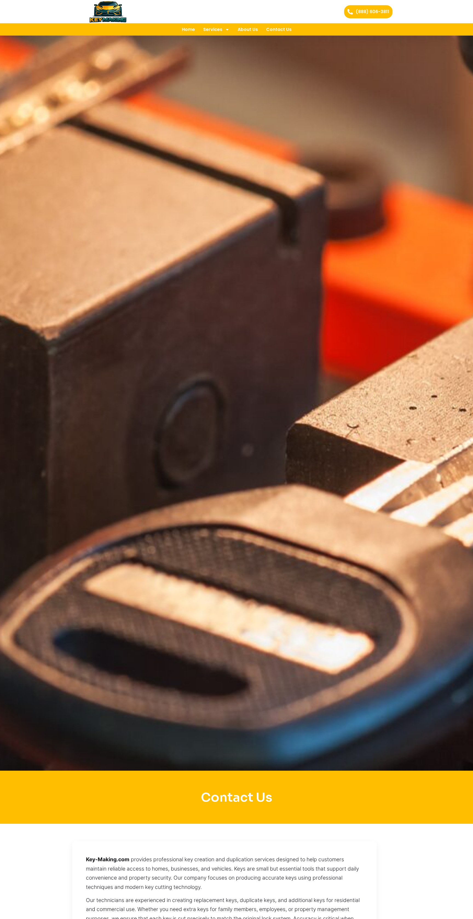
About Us (248, 29)
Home (188, 29)
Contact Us (279, 29)
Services (212, 29)
